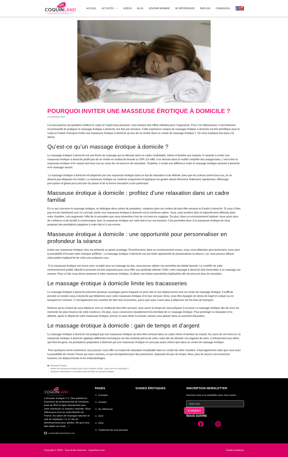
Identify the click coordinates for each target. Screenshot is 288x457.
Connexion (223, 8)
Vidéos (127, 8)
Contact (102, 402)
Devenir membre (159, 8)
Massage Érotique (58, 365)
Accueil (91, 8)
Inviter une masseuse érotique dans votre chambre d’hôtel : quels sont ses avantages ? (89, 368)
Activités (108, 8)
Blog (140, 8)
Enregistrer (194, 410)
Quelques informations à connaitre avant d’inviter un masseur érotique (82, 371)
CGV (100, 416)
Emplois (205, 8)
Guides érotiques (151, 388)
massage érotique (206, 163)
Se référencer (105, 409)
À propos (103, 395)
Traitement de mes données (113, 430)
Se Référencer (185, 8)
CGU (101, 423)
